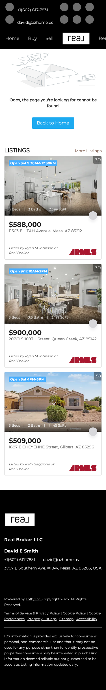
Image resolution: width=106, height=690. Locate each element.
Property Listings (42, 619)
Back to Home (53, 123)
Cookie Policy (74, 613)
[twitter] (89, 7)
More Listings (88, 150)
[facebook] (64, 7)
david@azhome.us (61, 559)
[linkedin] (77, 7)
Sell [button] (49, 38)
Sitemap (66, 619)
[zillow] (64, 20)
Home (12, 38)
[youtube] (89, 20)
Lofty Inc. (34, 599)
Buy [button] (32, 38)
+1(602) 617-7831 (19, 559)
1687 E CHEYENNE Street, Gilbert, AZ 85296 (51, 447)
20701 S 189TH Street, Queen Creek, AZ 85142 (53, 338)
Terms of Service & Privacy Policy (32, 613)
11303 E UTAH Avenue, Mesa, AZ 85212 (45, 230)
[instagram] (77, 20)
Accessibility (86, 619)
